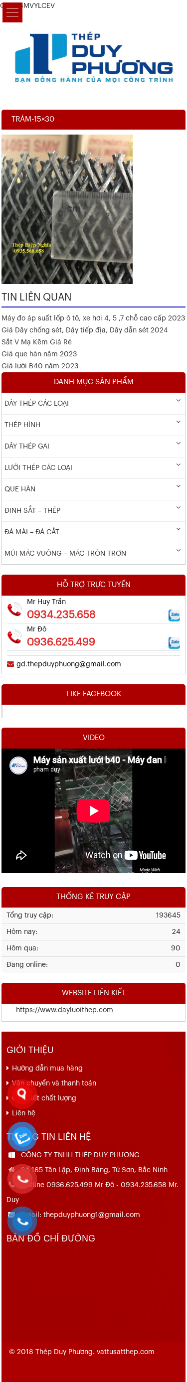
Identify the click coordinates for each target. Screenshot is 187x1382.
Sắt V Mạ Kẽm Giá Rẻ (36, 342)
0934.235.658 (61, 615)
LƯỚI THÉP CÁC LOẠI (38, 467)
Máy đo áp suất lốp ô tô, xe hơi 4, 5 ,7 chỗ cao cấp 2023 (93, 318)
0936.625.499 (61, 642)
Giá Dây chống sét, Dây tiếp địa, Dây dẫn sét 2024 (84, 330)
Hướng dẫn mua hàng (47, 1068)
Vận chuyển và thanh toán (54, 1083)
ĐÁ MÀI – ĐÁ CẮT (31, 532)
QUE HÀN (19, 489)
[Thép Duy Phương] (93, 55)
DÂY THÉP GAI (26, 446)
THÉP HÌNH (22, 425)
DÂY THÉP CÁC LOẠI (36, 403)
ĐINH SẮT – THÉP (32, 510)
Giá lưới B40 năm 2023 (39, 366)
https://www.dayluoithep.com (57, 1010)
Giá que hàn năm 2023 (39, 354)
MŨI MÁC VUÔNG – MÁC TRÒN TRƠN (65, 553)
